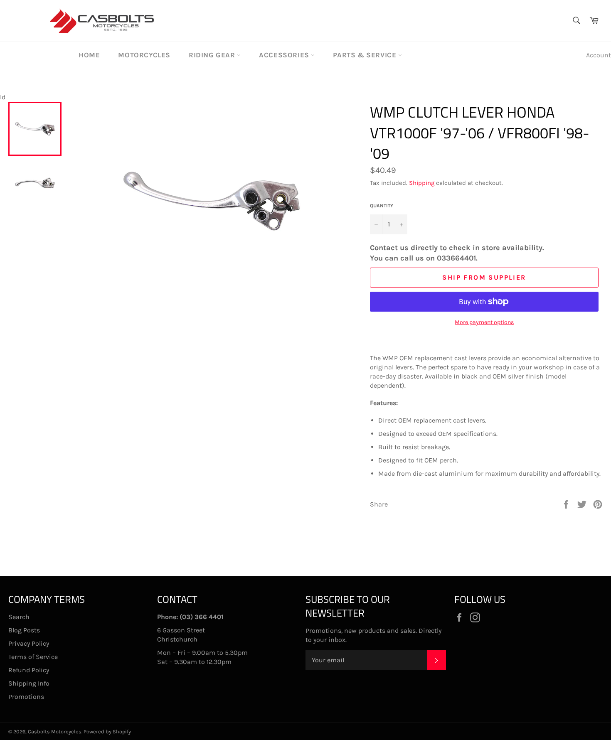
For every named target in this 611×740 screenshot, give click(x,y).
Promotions (26, 697)
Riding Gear (213, 55)
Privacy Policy (28, 643)
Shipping (421, 183)
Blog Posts (24, 630)
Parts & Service (365, 55)
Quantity (381, 206)
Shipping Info (28, 683)
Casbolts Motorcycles (54, 731)
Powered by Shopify (107, 731)
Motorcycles (144, 55)
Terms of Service (33, 657)
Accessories (285, 55)
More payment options (484, 322)
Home (89, 55)
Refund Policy (28, 670)
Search (19, 617)
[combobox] (576, 21)
